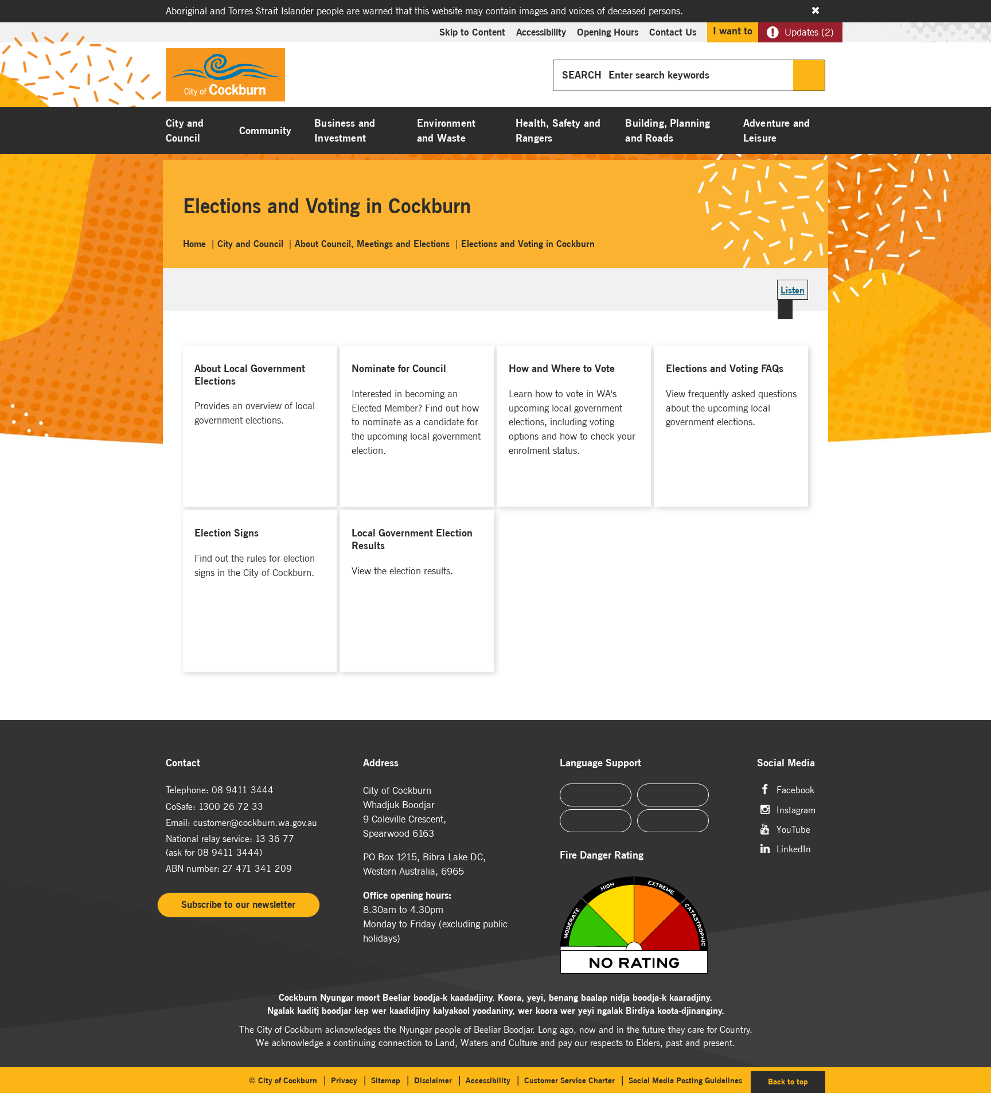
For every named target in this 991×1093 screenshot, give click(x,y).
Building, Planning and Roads (667, 130)
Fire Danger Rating (601, 855)
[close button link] (815, 10)
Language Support (600, 763)
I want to (732, 31)
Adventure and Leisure (776, 130)
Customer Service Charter (569, 1080)
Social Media (786, 763)
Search (809, 75)
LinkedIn (794, 848)
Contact (183, 763)
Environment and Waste (446, 130)
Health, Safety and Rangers (558, 130)
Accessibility (541, 32)
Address (381, 763)
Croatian (673, 820)
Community (265, 130)
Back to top (796, 1081)
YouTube (793, 828)
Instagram (796, 809)
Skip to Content (472, 32)
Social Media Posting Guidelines (685, 1080)
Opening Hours (607, 32)
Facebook (795, 788)
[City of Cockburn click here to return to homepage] (225, 78)
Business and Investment (344, 130)
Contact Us (672, 32)
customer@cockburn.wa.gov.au (255, 822)
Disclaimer (433, 1080)
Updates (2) (809, 32)
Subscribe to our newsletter (238, 904)
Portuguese (673, 794)
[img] (648, 925)
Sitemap (385, 1080)
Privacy (344, 1080)
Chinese (595, 794)
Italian (595, 820)
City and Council (185, 130)
